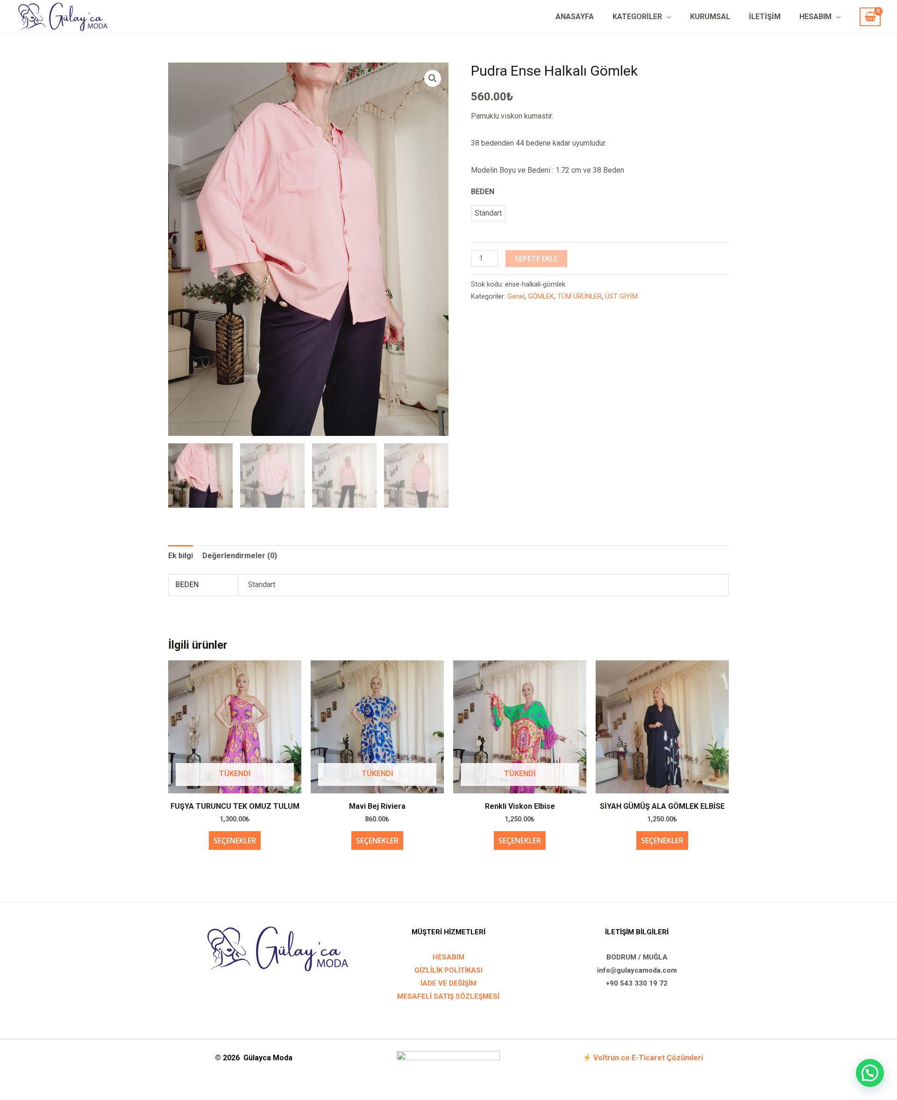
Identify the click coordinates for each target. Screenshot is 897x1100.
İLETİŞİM (765, 16)
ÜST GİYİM (621, 297)
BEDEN (482, 191)
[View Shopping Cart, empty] (870, 16)
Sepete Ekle (536, 258)
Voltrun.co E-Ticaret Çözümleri (648, 1057)
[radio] (488, 213)
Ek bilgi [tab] (180, 555)
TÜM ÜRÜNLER (579, 297)
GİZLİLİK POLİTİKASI (448, 970)
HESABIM (815, 16)
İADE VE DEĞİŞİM (448, 983)
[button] (432, 78)
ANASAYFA (574, 16)
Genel (516, 297)
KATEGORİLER (637, 16)
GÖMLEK (541, 297)
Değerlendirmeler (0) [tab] (239, 555)
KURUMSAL (710, 16)
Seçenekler (235, 840)
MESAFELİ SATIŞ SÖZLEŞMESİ (448, 996)
